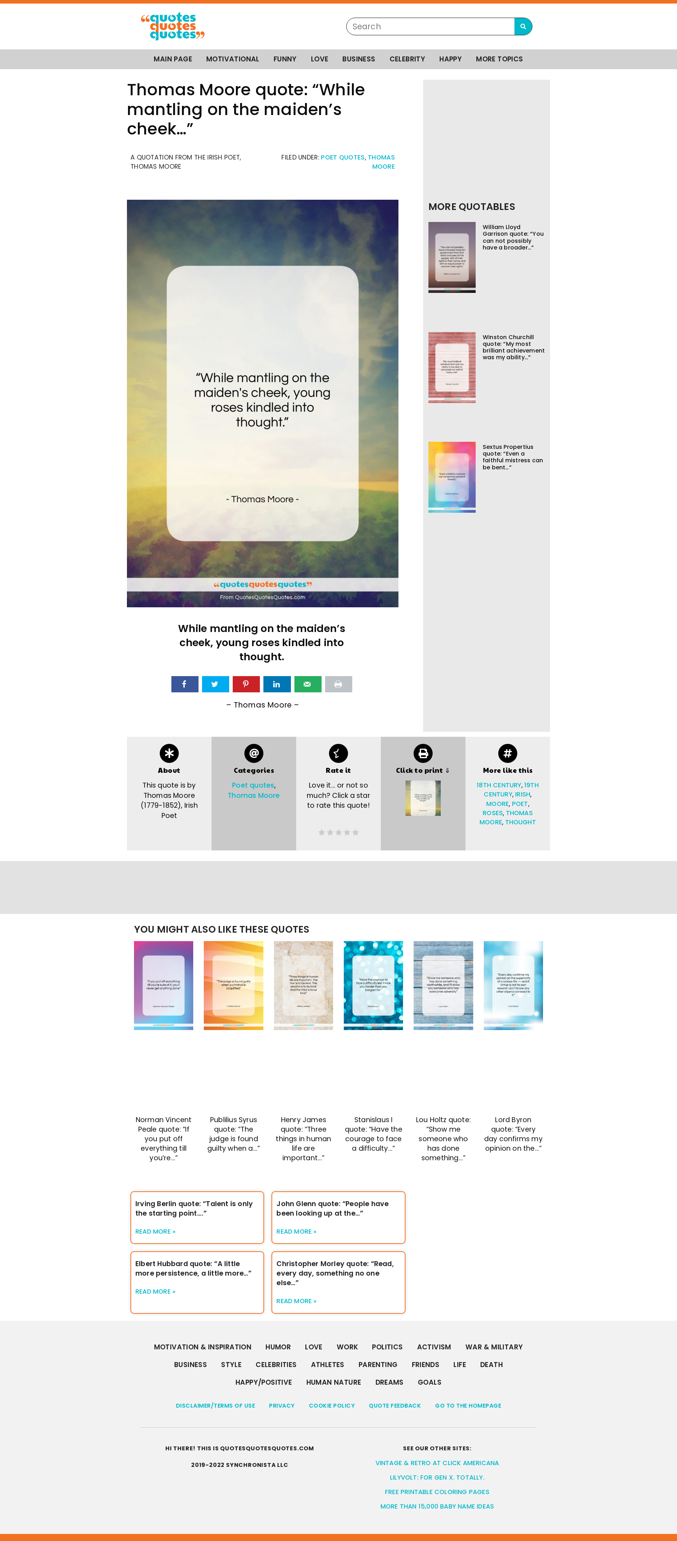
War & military (494, 1347)
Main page (173, 59)
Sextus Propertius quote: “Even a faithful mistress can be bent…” (513, 457)
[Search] (523, 26)
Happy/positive (264, 1382)
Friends (426, 1365)
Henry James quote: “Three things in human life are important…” (303, 1139)
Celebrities (276, 1365)
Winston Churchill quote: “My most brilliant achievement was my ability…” (514, 347)
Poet (520, 804)
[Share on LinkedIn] (277, 684)
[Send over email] (308, 684)
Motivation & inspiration (203, 1347)
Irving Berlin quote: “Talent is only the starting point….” (194, 1208)
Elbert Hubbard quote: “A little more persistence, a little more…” (193, 1268)
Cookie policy (332, 1406)
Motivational (233, 59)
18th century (499, 785)
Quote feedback (395, 1406)
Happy (450, 59)
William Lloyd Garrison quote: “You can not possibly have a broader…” (513, 237)
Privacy (282, 1406)
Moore (497, 804)
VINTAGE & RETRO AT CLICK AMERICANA (437, 1463)
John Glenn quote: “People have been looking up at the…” (332, 1208)
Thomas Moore (254, 795)
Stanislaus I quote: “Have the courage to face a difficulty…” (373, 1134)
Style (231, 1365)
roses (493, 813)
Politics (387, 1347)
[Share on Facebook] (185, 684)
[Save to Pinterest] (246, 684)
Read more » (155, 1231)
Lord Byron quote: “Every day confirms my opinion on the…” (513, 1134)
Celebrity (408, 59)
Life (459, 1365)
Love (320, 59)
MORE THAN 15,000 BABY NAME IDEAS (437, 1506)
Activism (434, 1347)
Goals (429, 1382)
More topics (499, 59)
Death (491, 1365)
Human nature (333, 1382)
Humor (278, 1347)
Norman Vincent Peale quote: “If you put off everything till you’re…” (164, 1139)
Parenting (378, 1365)
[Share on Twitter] (215, 684)
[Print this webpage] (338, 684)
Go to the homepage (468, 1406)
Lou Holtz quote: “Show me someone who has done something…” (443, 1139)
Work (347, 1347)
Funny (285, 59)
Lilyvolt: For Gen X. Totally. (437, 1477)
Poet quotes (343, 157)
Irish (522, 794)
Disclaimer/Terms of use (215, 1406)
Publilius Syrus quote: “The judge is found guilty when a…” (233, 1134)
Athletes (327, 1365)
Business (358, 59)
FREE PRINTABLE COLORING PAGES (437, 1492)
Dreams (390, 1382)
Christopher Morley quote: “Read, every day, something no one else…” (335, 1273)
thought (520, 822)
